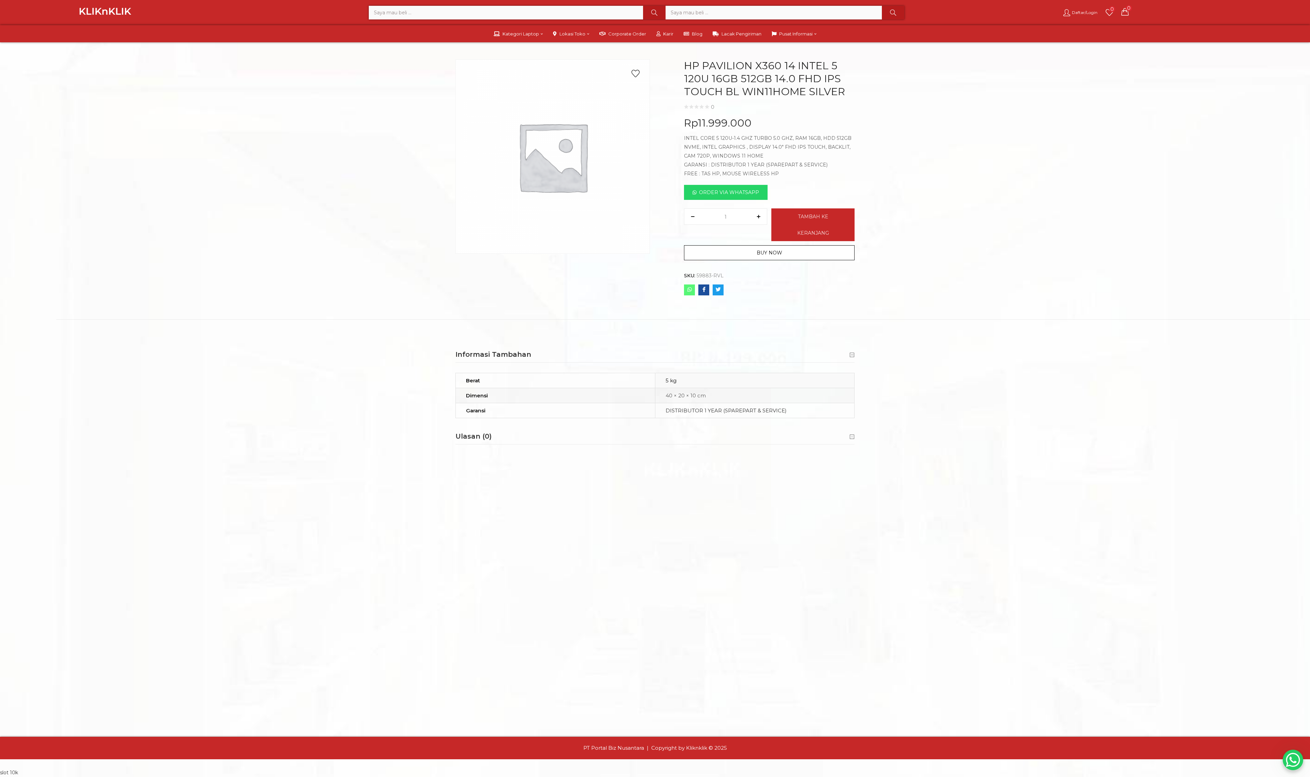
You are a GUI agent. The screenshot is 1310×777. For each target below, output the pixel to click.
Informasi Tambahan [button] (493, 354)
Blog (697, 33)
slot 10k (9, 772)
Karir (668, 33)
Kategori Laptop (521, 33)
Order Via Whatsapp (729, 192)
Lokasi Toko (572, 33)
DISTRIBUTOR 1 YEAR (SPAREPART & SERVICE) (726, 410)
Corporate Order (627, 33)
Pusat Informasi (796, 33)
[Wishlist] (635, 74)
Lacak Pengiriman (741, 33)
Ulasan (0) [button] (473, 436)
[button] (1125, 11)
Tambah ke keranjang (813, 225)
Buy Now (769, 253)
